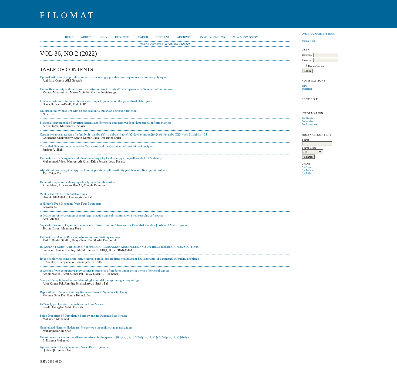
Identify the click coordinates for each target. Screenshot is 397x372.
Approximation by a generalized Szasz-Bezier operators (74, 347)
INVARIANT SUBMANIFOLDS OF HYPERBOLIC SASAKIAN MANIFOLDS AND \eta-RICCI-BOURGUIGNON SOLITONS (119, 246)
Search (142, 37)
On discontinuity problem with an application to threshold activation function (88, 110)
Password (307, 60)
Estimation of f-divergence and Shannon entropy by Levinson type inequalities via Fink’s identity (101, 158)
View (304, 85)
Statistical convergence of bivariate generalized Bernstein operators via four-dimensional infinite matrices (105, 122)
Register (122, 37)
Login (103, 37)
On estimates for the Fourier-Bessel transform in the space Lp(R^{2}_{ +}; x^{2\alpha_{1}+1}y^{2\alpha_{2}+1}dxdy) (114, 337)
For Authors (308, 121)
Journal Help (308, 40)
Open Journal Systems (318, 33)
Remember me (316, 66)
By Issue (306, 167)
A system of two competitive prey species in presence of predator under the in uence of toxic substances (104, 270)
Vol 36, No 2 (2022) (177, 43)
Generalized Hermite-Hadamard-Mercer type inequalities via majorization (86, 327)
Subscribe (307, 88)
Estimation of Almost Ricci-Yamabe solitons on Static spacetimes (80, 237)
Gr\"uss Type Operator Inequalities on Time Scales (71, 304)
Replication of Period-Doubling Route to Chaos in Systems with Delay (83, 292)
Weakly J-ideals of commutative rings (63, 193)
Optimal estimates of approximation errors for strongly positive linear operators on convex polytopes (103, 77)
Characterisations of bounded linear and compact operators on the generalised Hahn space (96, 101)
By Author (307, 170)
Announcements (212, 37)
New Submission (245, 37)
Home (69, 37)
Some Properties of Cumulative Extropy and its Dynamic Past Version (83, 315)
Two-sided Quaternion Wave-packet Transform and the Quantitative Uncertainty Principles (96, 146)
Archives (184, 37)
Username (307, 54)
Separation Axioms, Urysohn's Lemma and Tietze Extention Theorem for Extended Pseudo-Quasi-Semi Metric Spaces (113, 225)
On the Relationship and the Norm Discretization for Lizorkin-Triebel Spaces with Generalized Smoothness (106, 89)
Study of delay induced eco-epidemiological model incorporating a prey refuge (89, 280)
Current (163, 37)
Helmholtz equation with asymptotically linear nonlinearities (77, 182)
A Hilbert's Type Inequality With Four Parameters (70, 203)
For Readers (308, 118)
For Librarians (309, 124)
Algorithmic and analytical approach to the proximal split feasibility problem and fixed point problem (103, 170)
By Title (306, 173)
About (86, 37)
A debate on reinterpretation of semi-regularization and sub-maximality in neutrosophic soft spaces (101, 215)
